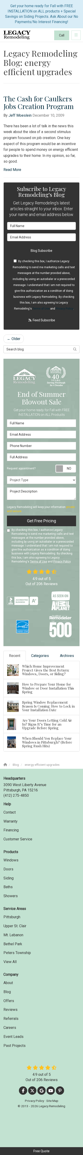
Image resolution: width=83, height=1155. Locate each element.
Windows (10, 860)
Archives (67, 655)
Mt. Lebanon (13, 935)
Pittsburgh (11, 917)
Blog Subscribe (41, 250)
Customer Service (17, 839)
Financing (11, 830)
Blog (7, 992)
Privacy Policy (64, 308)
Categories (40, 655)
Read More (12, 169)
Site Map (52, 1101)
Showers (10, 896)
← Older (13, 339)
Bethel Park (12, 944)
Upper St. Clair (14, 926)
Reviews (10, 1009)
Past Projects (14, 1045)
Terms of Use (41, 308)
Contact (9, 812)
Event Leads (13, 1036)
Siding (8, 878)
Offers (8, 1001)
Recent (14, 655)
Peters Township (17, 953)
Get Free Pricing (41, 520)
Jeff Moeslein (20, 115)
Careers (9, 1027)
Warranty (10, 821)
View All (10, 962)
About (8, 983)
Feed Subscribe (43, 320)
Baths (8, 887)
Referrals (10, 1018)
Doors (8, 869)
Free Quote (41, 1151)
